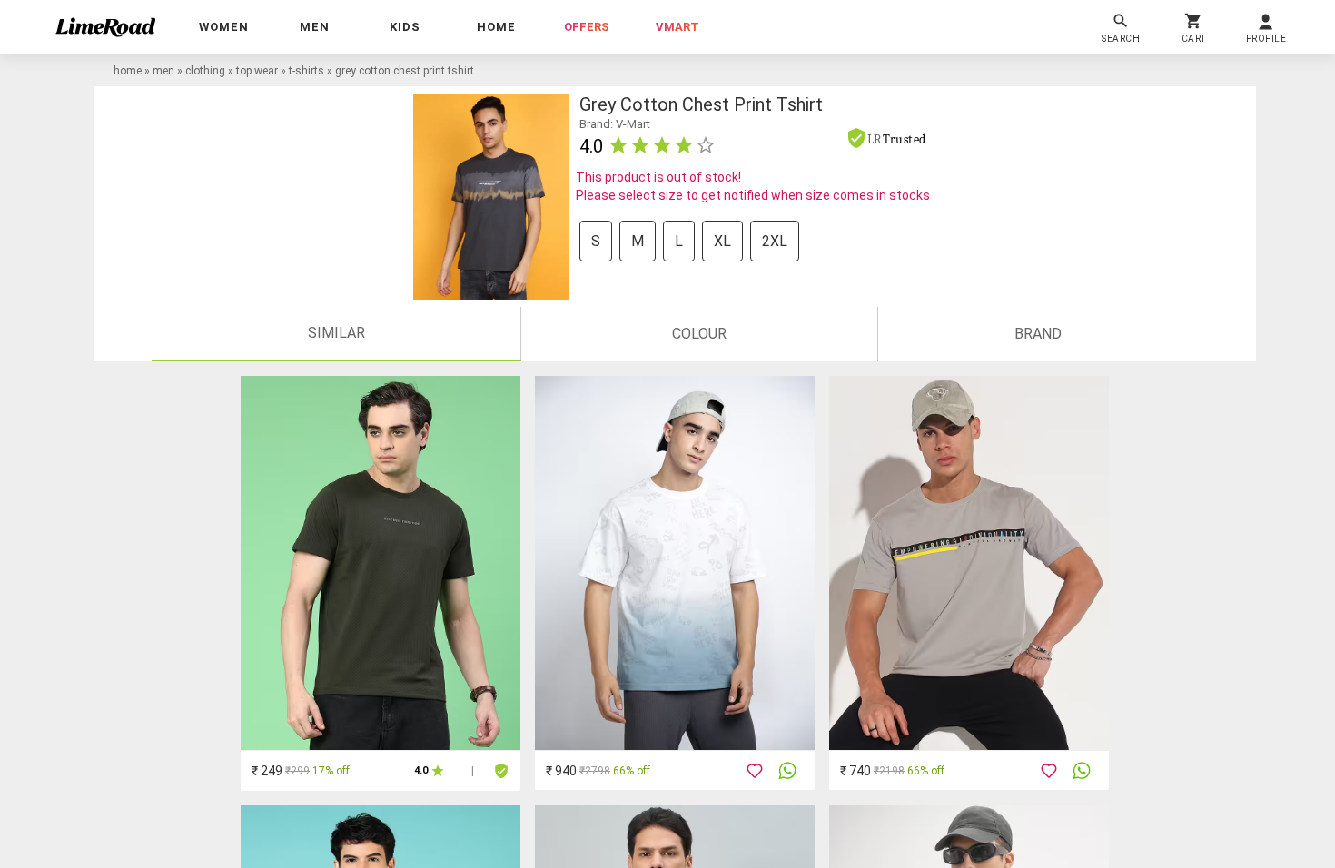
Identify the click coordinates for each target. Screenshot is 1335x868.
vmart (677, 27)
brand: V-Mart (614, 124)
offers (586, 27)
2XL (774, 241)
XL (722, 241)
